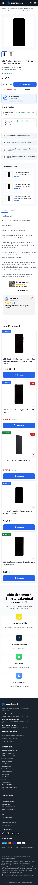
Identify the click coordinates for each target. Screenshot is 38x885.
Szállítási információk (7, 801)
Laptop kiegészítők (6, 761)
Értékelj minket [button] (23, 291)
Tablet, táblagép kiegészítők (9, 769)
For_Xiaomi (23, 70)
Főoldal (3, 8)
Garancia (12, 210)
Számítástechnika (6, 771)
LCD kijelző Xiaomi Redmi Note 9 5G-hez (17, 460)
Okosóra (3, 779)
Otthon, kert (4, 790)
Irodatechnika (5, 774)
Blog (2, 814)
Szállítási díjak (13, 101)
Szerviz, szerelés (28, 8)
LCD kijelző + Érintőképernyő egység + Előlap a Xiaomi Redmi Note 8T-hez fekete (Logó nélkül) (19, 361)
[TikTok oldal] (13, 833)
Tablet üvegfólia (6, 766)
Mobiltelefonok (5, 782)
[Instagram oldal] (8, 833)
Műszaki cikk (5, 777)
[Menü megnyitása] (3, 3)
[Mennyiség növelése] (11, 84)
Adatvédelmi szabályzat (8, 806)
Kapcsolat (4, 812)
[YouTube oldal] (18, 833)
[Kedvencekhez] (33, 353)
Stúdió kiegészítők (6, 784)
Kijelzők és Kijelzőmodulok (9, 10)
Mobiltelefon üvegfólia (7, 753)
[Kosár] (35, 3)
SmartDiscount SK (6, 825)
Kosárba (26, 84)
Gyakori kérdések (6, 817)
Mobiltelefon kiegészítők (15, 8)
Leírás (5, 210)
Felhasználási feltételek (8, 809)
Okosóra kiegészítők (7, 758)
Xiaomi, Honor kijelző (25, 10)
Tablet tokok (4, 763)
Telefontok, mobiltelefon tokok (10, 750)
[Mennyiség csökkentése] (3, 84)
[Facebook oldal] (3, 833)
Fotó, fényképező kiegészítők (10, 787)
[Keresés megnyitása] (26, 3)
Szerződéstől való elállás (8, 822)
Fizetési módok (5, 804)
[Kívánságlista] (30, 3)
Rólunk (3, 799)
